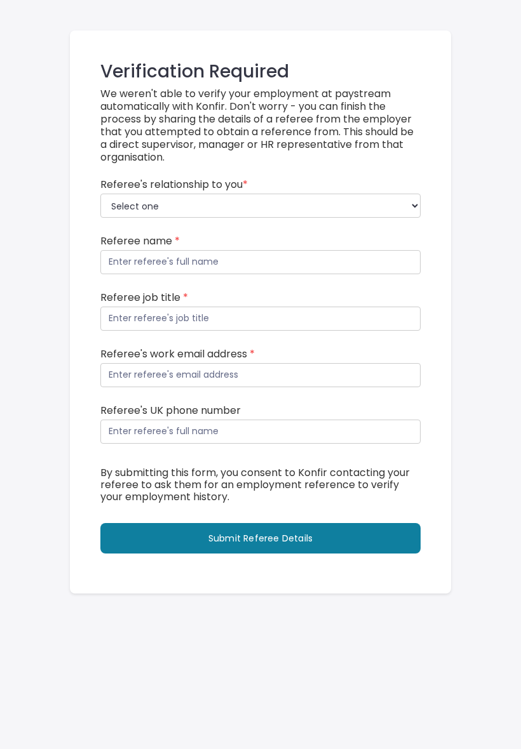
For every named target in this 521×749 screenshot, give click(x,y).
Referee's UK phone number (170, 410)
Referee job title (144, 297)
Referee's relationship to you (174, 184)
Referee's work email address (177, 354)
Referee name (140, 241)
